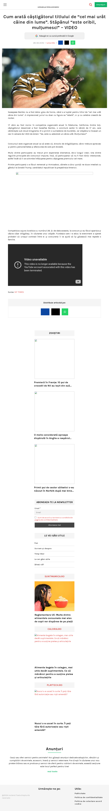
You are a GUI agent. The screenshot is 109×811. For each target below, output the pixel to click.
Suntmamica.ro (54, 576)
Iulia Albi (50, 43)
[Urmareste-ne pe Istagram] (49, 794)
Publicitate (80, 793)
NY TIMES (19, 292)
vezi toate (52, 771)
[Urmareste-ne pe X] (45, 794)
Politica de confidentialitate (89, 797)
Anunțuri (100, 4)
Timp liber (40, 554)
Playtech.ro (54, 685)
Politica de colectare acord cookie (88, 802)
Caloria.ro (54, 629)
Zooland (48, 7)
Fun (36, 543)
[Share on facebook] (60, 43)
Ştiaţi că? (39, 564)
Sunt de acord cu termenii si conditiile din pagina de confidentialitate (54, 519)
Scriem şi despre (43, 548)
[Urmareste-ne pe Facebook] (40, 794)
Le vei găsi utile (42, 559)
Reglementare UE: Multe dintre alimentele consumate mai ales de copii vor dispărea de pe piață (54, 618)
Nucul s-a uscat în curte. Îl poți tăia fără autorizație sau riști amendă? (53, 726)
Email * (38, 508)
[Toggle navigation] (5, 4)
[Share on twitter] (66, 43)
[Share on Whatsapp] (73, 43)
